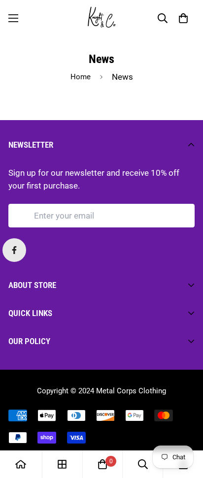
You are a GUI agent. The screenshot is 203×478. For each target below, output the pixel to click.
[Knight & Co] (102, 18)
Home (80, 76)
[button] (183, 18)
